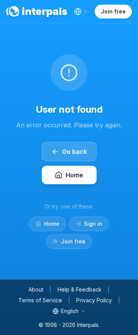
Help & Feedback (80, 289)
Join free (113, 11)
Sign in (93, 223)
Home (51, 223)
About (35, 289)
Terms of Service (40, 300)
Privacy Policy (94, 300)
